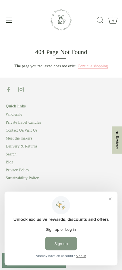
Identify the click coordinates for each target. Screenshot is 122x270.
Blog (9, 162)
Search (11, 154)
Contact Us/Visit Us (21, 130)
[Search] (100, 21)
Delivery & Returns (21, 146)
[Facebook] (8, 89)
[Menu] (9, 20)
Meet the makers (19, 138)
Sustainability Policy (22, 178)
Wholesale (14, 114)
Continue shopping (93, 66)
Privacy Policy (17, 170)
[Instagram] (21, 89)
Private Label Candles (23, 122)
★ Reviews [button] (117, 140)
